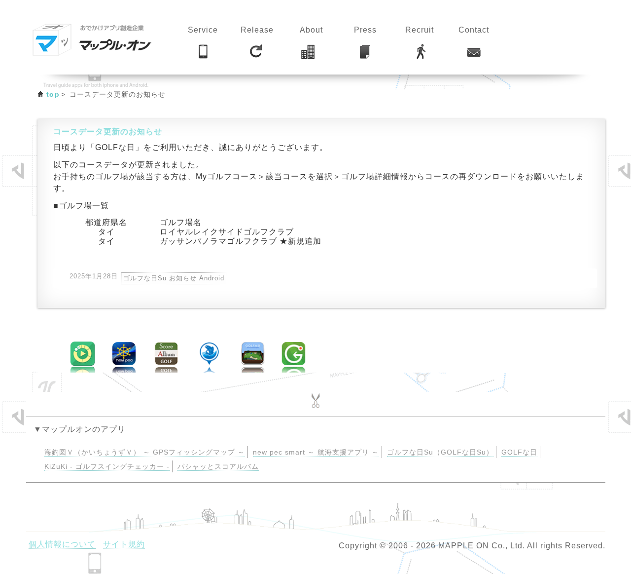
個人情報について (62, 544)
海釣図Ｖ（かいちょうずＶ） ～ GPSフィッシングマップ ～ (144, 452)
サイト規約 (124, 544)
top (53, 94)
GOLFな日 (519, 452)
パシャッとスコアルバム (218, 466)
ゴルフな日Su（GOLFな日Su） (440, 452)
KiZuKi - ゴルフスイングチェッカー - (107, 466)
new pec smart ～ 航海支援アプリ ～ (316, 452)
